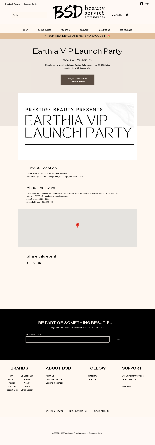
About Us (50, 376)
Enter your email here (33, 335)
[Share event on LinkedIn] (39, 263)
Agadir (27, 383)
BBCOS (11, 379)
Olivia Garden (27, 390)
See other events (77, 81)
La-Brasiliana (27, 376)
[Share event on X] (33, 263)
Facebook (92, 379)
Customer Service (30, 4)
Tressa (27, 379)
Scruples (12, 386)
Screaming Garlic (95, 433)
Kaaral (12, 383)
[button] (127, 14)
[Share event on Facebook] (28, 263)
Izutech (27, 386)
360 (11, 376)
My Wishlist (118, 15)
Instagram (92, 376)
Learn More (126, 386)
